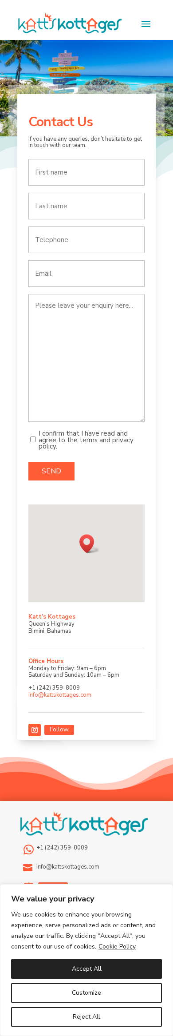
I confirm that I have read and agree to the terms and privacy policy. (86, 439)
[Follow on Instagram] (34, 730)
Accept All (87, 969)
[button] (89, 544)
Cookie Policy (117, 946)
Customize (86, 992)
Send (51, 471)
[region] (86, 960)
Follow (59, 729)
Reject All (86, 1016)
